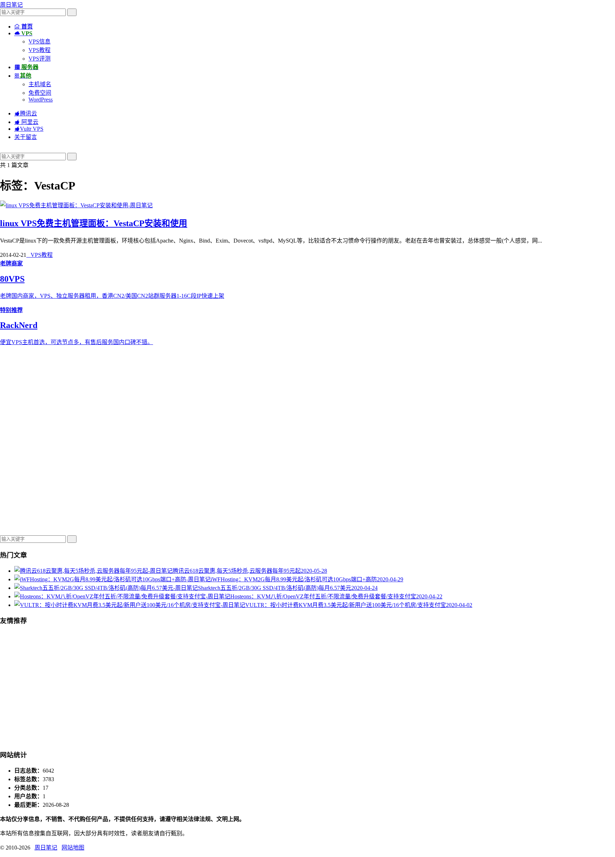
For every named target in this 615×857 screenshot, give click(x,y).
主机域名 (39, 84)
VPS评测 (39, 59)
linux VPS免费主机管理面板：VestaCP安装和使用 (93, 223)
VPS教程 (39, 50)
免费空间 (39, 93)
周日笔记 (11, 5)
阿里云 (26, 122)
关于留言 (25, 137)
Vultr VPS (28, 129)
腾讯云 (25, 113)
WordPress (40, 100)
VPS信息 (39, 41)
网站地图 (73, 848)
